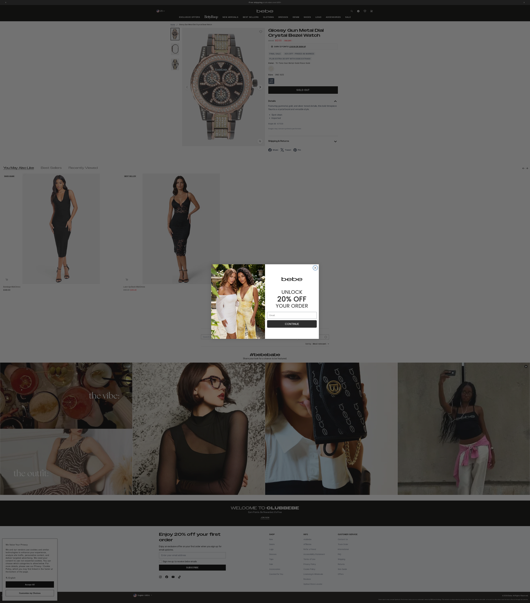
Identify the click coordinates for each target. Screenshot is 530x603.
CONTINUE (292, 324)
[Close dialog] (315, 267)
